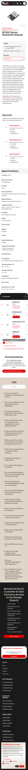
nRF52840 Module (7, 709)
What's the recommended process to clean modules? (14, 538)
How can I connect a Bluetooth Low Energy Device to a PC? (14, 395)
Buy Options (16, 307)
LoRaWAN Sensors (7, 737)
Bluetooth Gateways (8, 740)
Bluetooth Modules (7, 29)
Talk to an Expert (14, 636)
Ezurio (4, 662)
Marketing (7, 763)
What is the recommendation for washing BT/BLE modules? (14, 451)
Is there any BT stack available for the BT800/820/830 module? (13, 553)
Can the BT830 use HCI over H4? (14, 545)
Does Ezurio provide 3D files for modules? (14, 509)
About (4, 665)
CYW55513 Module (7, 685)
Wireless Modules (6, 28)
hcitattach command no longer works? (13, 459)
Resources (5, 674)
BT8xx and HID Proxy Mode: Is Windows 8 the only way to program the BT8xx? (14, 433)
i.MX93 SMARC (6, 720)
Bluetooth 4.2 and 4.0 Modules (10, 30)
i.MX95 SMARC (6, 718)
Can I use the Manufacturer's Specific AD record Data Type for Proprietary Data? (14, 474)
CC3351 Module (6, 690)
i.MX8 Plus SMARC (7, 723)
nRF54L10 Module (7, 706)
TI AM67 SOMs (6, 726)
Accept (21, 766)
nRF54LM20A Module (8, 703)
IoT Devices (6, 731)
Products (4, 668)
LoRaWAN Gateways (8, 734)
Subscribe (14, 656)
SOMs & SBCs (7, 714)
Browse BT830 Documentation (13, 371)
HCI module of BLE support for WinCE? (14, 466)
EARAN (7, 98)
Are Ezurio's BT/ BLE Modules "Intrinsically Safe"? (14, 524)
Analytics (14, 761)
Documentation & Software (13, 51)
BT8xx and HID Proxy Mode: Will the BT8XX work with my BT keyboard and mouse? (14, 442)
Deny (17, 766)
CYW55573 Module (7, 682)
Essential (7, 761)
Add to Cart (16, 317)
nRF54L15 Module (7, 701)
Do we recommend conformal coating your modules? (14, 516)
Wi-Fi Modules (7, 679)
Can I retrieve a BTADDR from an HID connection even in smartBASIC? (14, 492)
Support (4, 671)
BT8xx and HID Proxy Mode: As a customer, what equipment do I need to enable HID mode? (14, 423)
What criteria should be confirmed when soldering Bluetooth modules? (13, 501)
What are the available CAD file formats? (14, 531)
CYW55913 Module (7, 688)
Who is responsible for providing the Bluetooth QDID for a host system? (14, 483)
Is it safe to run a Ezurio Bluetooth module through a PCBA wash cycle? (14, 413)
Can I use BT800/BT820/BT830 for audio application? (13, 562)
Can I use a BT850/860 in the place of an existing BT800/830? (14, 404)
